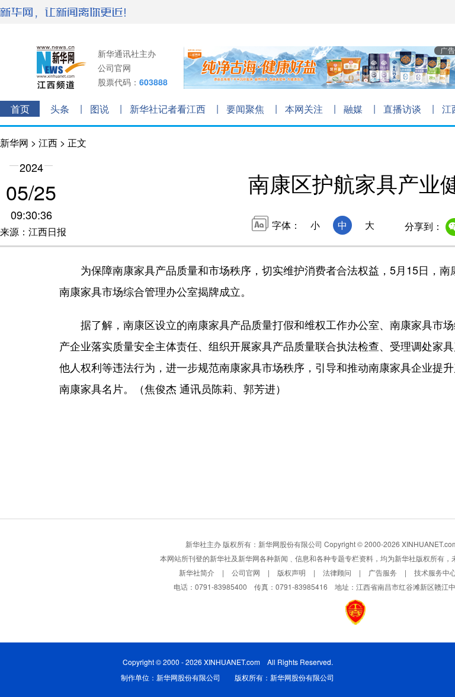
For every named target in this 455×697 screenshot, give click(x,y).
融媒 (353, 109)
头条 (59, 109)
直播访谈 (402, 109)
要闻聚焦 (245, 109)
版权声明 (291, 572)
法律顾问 (337, 572)
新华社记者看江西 (168, 109)
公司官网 (114, 67)
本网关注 (304, 109)
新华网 (14, 142)
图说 (99, 109)
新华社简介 (196, 572)
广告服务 (383, 572)
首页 (20, 109)
